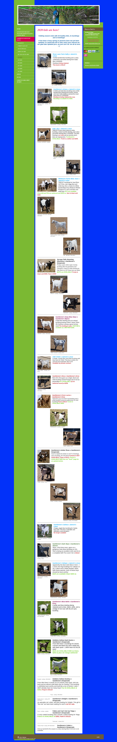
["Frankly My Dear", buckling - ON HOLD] (58, 588)
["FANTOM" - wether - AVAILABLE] (45, 324)
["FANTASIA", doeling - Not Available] (71, 511)
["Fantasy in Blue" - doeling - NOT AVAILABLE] (44, 96)
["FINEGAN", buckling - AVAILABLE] (44, 382)
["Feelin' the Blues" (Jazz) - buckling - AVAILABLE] (58, 225)
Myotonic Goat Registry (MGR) (92, 65)
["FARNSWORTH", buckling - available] (59, 417)
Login (98, 737)
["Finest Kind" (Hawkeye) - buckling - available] (44, 531)
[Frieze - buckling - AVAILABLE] (58, 665)
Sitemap (24, 737)
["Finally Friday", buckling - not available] (58, 626)
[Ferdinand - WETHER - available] (44, 134)
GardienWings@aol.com (94, 43)
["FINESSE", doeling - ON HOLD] (58, 150)
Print (20, 737)
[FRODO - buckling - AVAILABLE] (44, 646)
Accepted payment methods (91, 47)
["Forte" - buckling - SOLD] (44, 60)
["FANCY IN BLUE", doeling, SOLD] (59, 343)
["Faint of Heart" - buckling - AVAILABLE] (44, 569)
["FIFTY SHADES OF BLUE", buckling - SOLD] (44, 550)
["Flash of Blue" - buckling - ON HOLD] (44, 363)
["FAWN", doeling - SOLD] (46, 472)
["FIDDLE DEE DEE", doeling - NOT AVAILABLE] (44, 608)
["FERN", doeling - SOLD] (71, 436)
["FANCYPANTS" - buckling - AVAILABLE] (58, 115)
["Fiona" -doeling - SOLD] (73, 167)
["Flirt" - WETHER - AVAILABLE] (71, 246)
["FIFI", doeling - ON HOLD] (59, 77)
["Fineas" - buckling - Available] (58, 492)
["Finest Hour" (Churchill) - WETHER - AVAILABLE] (45, 205)
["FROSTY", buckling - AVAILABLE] (58, 284)
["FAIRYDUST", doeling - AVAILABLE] (71, 303)
